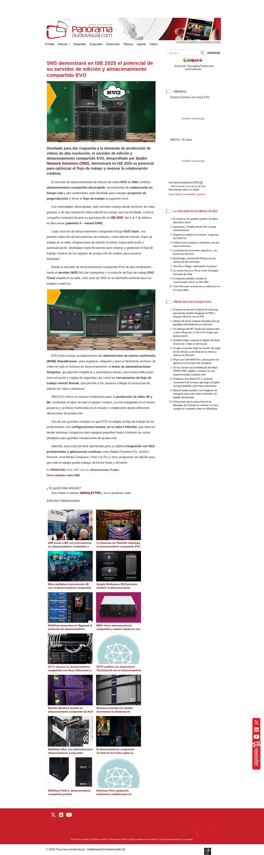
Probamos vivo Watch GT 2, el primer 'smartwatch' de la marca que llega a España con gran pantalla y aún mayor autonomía (196, 382)
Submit (202, 52)
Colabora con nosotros (146, 839)
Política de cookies (80, 839)
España (181, 42)
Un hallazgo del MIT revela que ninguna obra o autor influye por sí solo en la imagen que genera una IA (196, 332)
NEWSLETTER (90, 493)
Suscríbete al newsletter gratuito (187, 194)
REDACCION (58, 470)
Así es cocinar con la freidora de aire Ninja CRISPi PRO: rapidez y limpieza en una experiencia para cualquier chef (195, 371)
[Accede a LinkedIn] (256, 729)
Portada (49, 43)
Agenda (141, 44)
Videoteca (179, 91)
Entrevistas (113, 44)
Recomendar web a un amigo (184, 189)
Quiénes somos (99, 839)
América (193, 42)
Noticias (63, 44)
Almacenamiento (99, 470)
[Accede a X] (256, 722)
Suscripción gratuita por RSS (184, 182)
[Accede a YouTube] (256, 737)
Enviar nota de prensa (170, 839)
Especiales (96, 44)
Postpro (114, 470)
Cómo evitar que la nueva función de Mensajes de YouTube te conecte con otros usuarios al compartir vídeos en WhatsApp (195, 405)
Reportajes (79, 44)
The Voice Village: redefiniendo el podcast (195, 266)
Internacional (211, 42)
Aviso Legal (127, 839)
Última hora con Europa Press (192, 302)
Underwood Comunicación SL (106, 849)
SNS (77, 475)
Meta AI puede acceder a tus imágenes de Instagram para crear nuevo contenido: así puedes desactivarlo (195, 394)
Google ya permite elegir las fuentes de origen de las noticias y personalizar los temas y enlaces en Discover (197, 352)
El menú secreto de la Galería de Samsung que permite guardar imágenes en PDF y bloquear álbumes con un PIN (195, 313)
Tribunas (128, 44)
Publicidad (114, 839)
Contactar (188, 839)
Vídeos (153, 44)
